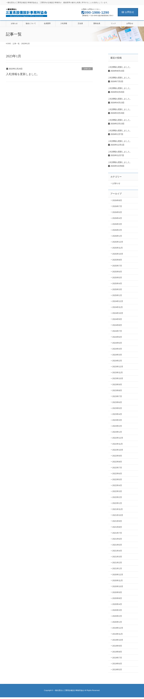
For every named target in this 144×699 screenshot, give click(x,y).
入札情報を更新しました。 (23, 74)
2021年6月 (117, 539)
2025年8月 (117, 260)
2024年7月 (117, 331)
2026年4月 (117, 218)
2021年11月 (117, 509)
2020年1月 (117, 622)
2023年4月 (117, 414)
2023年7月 (117, 396)
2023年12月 (117, 366)
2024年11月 (117, 307)
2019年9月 (117, 646)
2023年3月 (117, 420)
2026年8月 (117, 200)
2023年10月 (117, 378)
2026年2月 (117, 230)
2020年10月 (117, 586)
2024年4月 (117, 349)
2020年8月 (117, 598)
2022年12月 (117, 438)
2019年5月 (117, 669)
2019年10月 (117, 640)
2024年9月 (117, 319)
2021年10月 (117, 515)
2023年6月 (117, 402)
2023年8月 (117, 390)
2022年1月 (117, 503)
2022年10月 (117, 450)
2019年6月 (117, 663)
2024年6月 (117, 337)
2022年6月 (117, 473)
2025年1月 (117, 295)
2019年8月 (117, 652)
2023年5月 (117, 408)
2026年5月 (117, 212)
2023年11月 (117, 372)
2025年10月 (117, 254)
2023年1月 (117, 432)
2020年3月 (117, 610)
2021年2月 (117, 562)
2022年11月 (117, 444)
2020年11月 (117, 580)
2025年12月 (117, 242)
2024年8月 (117, 325)
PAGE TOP (138, 675)
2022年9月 (117, 456)
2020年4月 (117, 604)
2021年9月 (117, 521)
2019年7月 (117, 658)
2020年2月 (117, 616)
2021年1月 (117, 568)
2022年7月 (117, 467)
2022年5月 (117, 479)
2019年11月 (117, 634)
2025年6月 (117, 271)
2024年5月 (117, 343)
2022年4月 (117, 485)
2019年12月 (117, 628)
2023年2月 (117, 426)
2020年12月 (117, 574)
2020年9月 (117, 592)
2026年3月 (117, 224)
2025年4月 (117, 283)
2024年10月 (117, 313)
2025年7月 (117, 266)
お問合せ (129, 12)
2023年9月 (117, 384)
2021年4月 (117, 551)
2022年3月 (117, 491)
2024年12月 (117, 301)
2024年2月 (117, 361)
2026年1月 (117, 236)
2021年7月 (117, 533)
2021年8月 (117, 527)
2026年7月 (117, 206)
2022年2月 (117, 497)
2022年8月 (117, 462)
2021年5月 (117, 545)
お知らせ (87, 69)
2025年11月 (117, 248)
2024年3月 (117, 355)
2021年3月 (117, 557)
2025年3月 (117, 289)
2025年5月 (117, 277)
